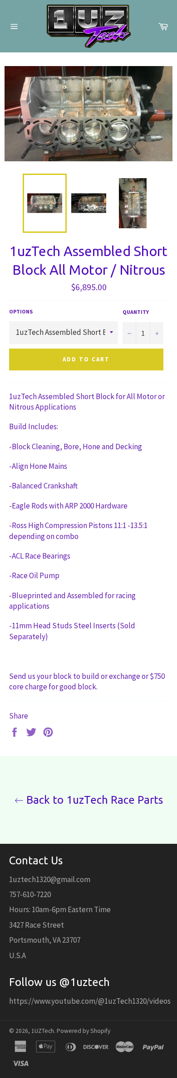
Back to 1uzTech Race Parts (93, 800)
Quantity (136, 311)
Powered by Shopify (83, 1031)
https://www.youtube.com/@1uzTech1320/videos (90, 1001)
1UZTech (42, 1031)
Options (21, 311)
